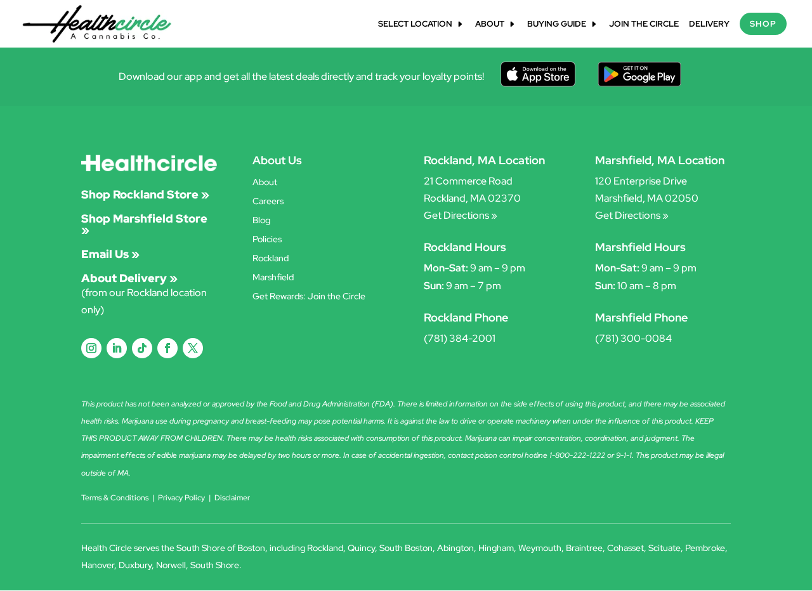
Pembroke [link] (705, 548)
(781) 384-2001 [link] (459, 338)
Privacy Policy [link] (181, 498)
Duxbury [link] (135, 565)
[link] (97, 23)
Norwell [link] (171, 565)
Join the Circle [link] (644, 24)
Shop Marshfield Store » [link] (144, 224)
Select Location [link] (415, 24)
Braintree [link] (584, 548)
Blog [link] (261, 221)
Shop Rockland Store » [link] (145, 194)
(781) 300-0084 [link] (633, 338)
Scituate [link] (664, 548)
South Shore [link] (214, 565)
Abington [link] (455, 548)
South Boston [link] (406, 548)
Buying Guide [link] (556, 24)
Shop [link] (763, 23)
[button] (91, 348)
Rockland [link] (270, 259)
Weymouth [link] (539, 548)
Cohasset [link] (625, 548)
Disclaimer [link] (232, 498)
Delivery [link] (709, 24)
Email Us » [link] (110, 254)
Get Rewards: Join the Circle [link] (308, 297)
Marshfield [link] (273, 278)
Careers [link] (268, 202)
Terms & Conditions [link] (114, 498)
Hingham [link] (496, 548)
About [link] (489, 24)
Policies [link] (267, 240)
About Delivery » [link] (129, 278)
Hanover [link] (97, 565)
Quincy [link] (361, 548)
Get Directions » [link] (460, 215)
